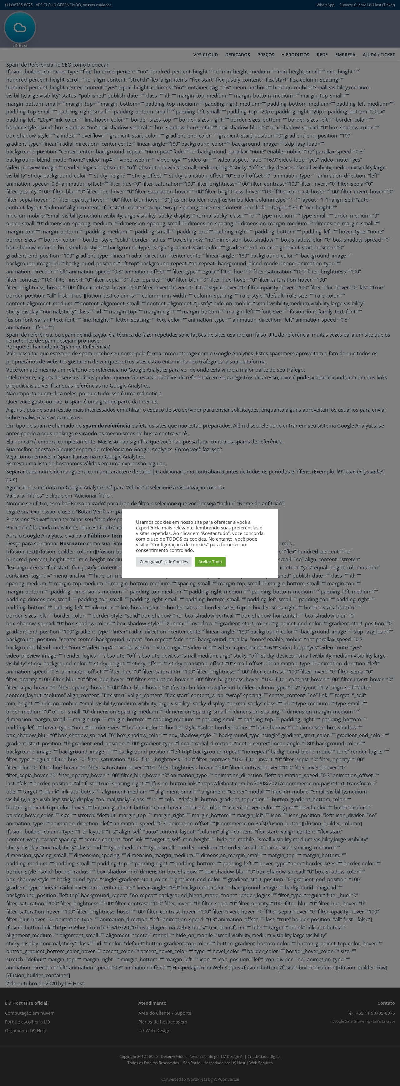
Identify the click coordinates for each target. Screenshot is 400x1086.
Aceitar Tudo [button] (210, 561)
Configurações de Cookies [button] (164, 561)
